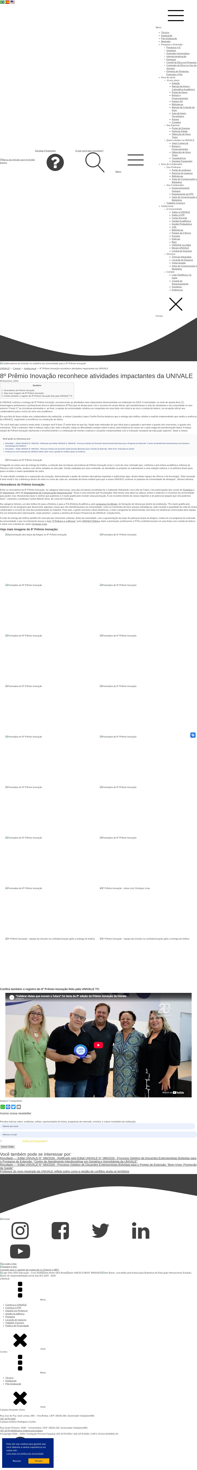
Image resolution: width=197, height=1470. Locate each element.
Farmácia (188, 490)
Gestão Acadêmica (181, 221)
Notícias (176, 239)
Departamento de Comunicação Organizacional (48, 493)
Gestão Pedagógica (182, 224)
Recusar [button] (17, 1461)
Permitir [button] (39, 1461)
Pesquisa (10, 1317)
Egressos (171, 59)
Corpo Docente (179, 218)
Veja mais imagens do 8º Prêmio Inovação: (22, 393)
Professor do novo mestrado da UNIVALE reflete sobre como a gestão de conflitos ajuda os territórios (45, 452)
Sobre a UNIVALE (181, 212)
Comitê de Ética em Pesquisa (181, 62)
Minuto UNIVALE (180, 248)
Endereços (177, 290)
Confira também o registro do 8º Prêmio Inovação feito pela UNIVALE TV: (37, 396)
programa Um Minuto (106, 504)
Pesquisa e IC (173, 47)
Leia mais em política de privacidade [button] (25, 1453)
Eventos (176, 236)
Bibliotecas (177, 104)
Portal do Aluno (179, 92)
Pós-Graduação (169, 38)
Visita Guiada (179, 263)
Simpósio (171, 50)
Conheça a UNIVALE (16, 1305)
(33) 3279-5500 (8, 1431)
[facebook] (60, 1240)
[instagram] (20, 1240)
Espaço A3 (177, 101)
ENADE (176, 83)
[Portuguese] (2, 3)
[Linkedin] (141, 1240)
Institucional (30, 368)
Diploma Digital (180, 131)
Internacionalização (176, 56)
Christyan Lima (39, 524)
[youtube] (20, 1261)
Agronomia (8, 493)
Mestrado (165, 41)
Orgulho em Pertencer (16, 1311)
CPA (174, 227)
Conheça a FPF (13, 1308)
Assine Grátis (7, 1147)
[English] (12, 3)
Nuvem (175, 119)
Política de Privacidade (17, 1326)
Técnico (165, 32)
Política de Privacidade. (35, 1141)
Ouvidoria (177, 287)
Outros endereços (25, 1431)
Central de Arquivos (182, 251)
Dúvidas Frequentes (182, 161)
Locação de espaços (15, 1320)
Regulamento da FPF (183, 194)
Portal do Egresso (181, 128)
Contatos (176, 122)
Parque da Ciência (181, 233)
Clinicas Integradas (182, 257)
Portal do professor (181, 170)
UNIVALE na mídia (181, 245)
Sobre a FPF (178, 215)
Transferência (179, 158)
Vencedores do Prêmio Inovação (17, 390)
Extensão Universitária (177, 53)
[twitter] (100, 1240)
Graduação (166, 35)
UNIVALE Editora (91, 521)
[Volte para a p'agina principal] (17, 161)
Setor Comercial (180, 143)
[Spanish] (7, 3)
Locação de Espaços (182, 260)
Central (17, 368)
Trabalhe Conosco (175, 203)
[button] (136, 161)
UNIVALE (5, 368)
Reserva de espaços (182, 173)
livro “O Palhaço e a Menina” (61, 521)
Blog (174, 242)
